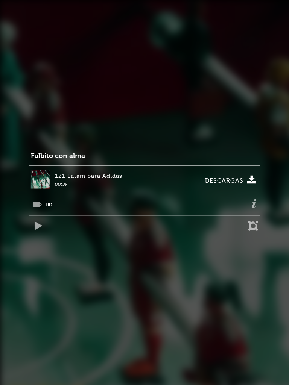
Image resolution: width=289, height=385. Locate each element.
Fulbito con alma (58, 156)
